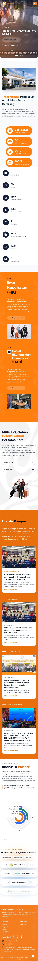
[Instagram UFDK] (13, 937)
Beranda (4, 924)
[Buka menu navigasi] (35, 3)
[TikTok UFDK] (17, 937)
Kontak (4, 929)
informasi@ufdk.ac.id (11, 941)
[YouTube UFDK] (21, 937)
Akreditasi (23, 924)
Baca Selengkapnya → (11, 589)
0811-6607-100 (9, 944)
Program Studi (6, 927)
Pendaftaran (5, 931)
